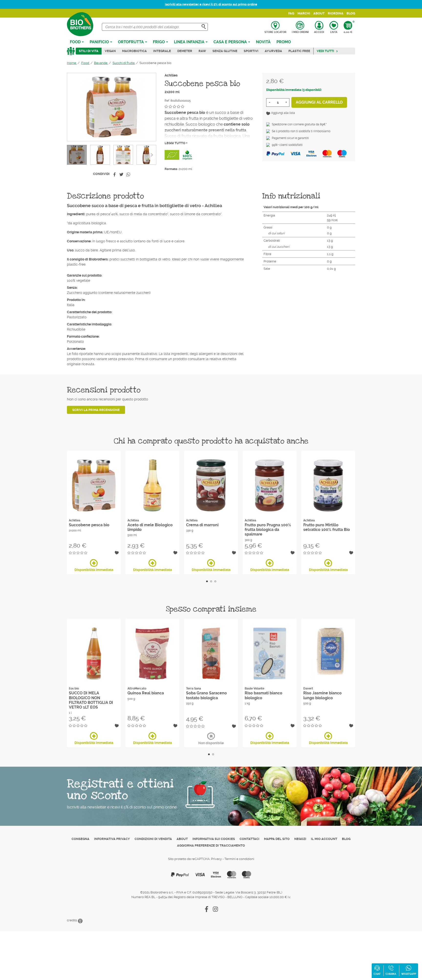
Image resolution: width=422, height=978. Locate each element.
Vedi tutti (325, 51)
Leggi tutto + (176, 143)
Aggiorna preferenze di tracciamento (211, 845)
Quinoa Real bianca (145, 693)
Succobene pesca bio (89, 525)
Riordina (335, 13)
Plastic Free (299, 51)
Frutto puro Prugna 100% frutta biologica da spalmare (268, 530)
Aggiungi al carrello (319, 102)
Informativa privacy (112, 839)
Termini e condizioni (239, 859)
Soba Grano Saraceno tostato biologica (206, 695)
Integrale (162, 51)
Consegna (80, 839)
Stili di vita (88, 51)
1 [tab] (207, 581)
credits (72, 920)
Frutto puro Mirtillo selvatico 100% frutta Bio (326, 527)
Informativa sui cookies (213, 839)
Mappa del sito (277, 839)
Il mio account (324, 839)
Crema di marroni (202, 525)
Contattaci (249, 839)
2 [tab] (211, 581)
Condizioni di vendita (153, 839)
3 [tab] (215, 581)
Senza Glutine (224, 51)
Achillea (171, 75)
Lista (333, 32)
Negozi (300, 839)
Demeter (184, 51)
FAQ (291, 13)
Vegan (110, 51)
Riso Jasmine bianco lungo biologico (322, 695)
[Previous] (152, 155)
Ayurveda (273, 51)
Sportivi (251, 51)
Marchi (303, 13)
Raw (202, 51)
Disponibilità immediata (93, 570)
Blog (351, 13)
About (319, 13)
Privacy (216, 859)
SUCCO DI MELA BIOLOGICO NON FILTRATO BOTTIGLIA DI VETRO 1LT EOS (91, 700)
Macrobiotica (134, 51)
